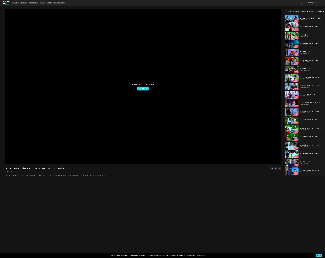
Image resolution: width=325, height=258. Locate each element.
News (42, 2)
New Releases (59, 2)
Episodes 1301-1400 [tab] (292, 11)
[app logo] (7, 2)
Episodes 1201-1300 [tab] (307, 11)
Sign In (143, 88)
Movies (23, 2)
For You (15, 2)
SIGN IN (317, 2)
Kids (49, 2)
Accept (319, 255)
